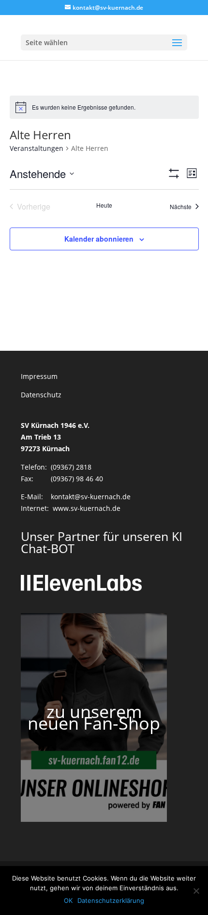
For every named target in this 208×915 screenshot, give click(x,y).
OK (68, 900)
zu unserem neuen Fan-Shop (94, 717)
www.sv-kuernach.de (86, 508)
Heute (104, 205)
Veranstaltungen (36, 148)
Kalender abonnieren (99, 239)
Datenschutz (41, 394)
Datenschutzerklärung (110, 900)
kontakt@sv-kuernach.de (91, 496)
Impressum (39, 376)
